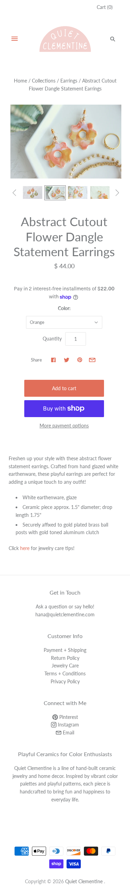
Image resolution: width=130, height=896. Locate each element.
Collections (43, 81)
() (105, 7)
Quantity (52, 338)
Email (67, 732)
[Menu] (14, 39)
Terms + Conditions (65, 673)
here (24, 548)
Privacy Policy (65, 681)
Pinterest (68, 717)
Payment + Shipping (65, 650)
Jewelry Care (65, 665)
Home (20, 81)
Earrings (68, 81)
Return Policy (65, 658)
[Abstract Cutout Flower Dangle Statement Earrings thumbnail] (32, 192)
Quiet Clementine (84, 881)
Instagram (68, 725)
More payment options (64, 425)
